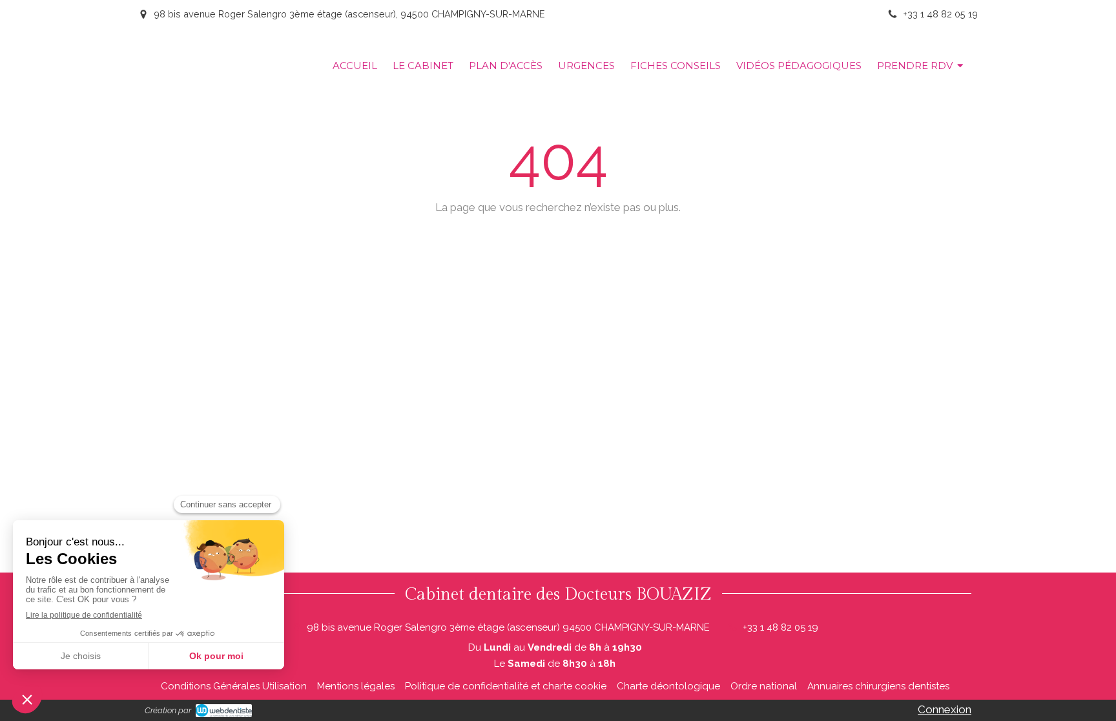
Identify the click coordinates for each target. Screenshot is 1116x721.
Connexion (944, 709)
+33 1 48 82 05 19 (780, 627)
